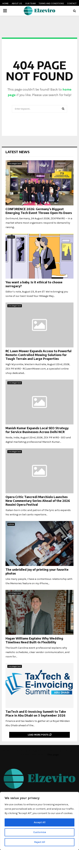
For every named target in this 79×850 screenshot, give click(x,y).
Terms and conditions (51, 3)
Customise (39, 832)
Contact (72, 3)
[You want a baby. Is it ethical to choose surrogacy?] (39, 256)
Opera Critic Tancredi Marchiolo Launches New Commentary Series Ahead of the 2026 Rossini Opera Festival (38, 500)
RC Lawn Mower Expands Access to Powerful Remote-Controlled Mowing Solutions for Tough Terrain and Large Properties (38, 355)
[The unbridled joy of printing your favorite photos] (39, 543)
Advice (11, 237)
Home (5, 3)
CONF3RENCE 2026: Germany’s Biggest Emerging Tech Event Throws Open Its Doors (39, 211)
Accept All (39, 822)
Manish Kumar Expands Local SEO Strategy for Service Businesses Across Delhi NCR (37, 430)
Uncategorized (14, 163)
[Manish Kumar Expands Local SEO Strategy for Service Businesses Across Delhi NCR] (39, 402)
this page (53, 754)
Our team (30, 3)
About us (17, 3)
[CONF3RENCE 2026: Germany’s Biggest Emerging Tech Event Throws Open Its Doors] (39, 182)
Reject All (39, 842)
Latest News (18, 152)
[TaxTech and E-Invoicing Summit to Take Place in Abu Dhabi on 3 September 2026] (39, 685)
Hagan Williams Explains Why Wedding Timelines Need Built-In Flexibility (34, 640)
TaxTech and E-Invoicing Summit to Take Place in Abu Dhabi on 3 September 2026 (36, 713)
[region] (39, 821)
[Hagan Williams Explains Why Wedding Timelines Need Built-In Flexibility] (39, 612)
